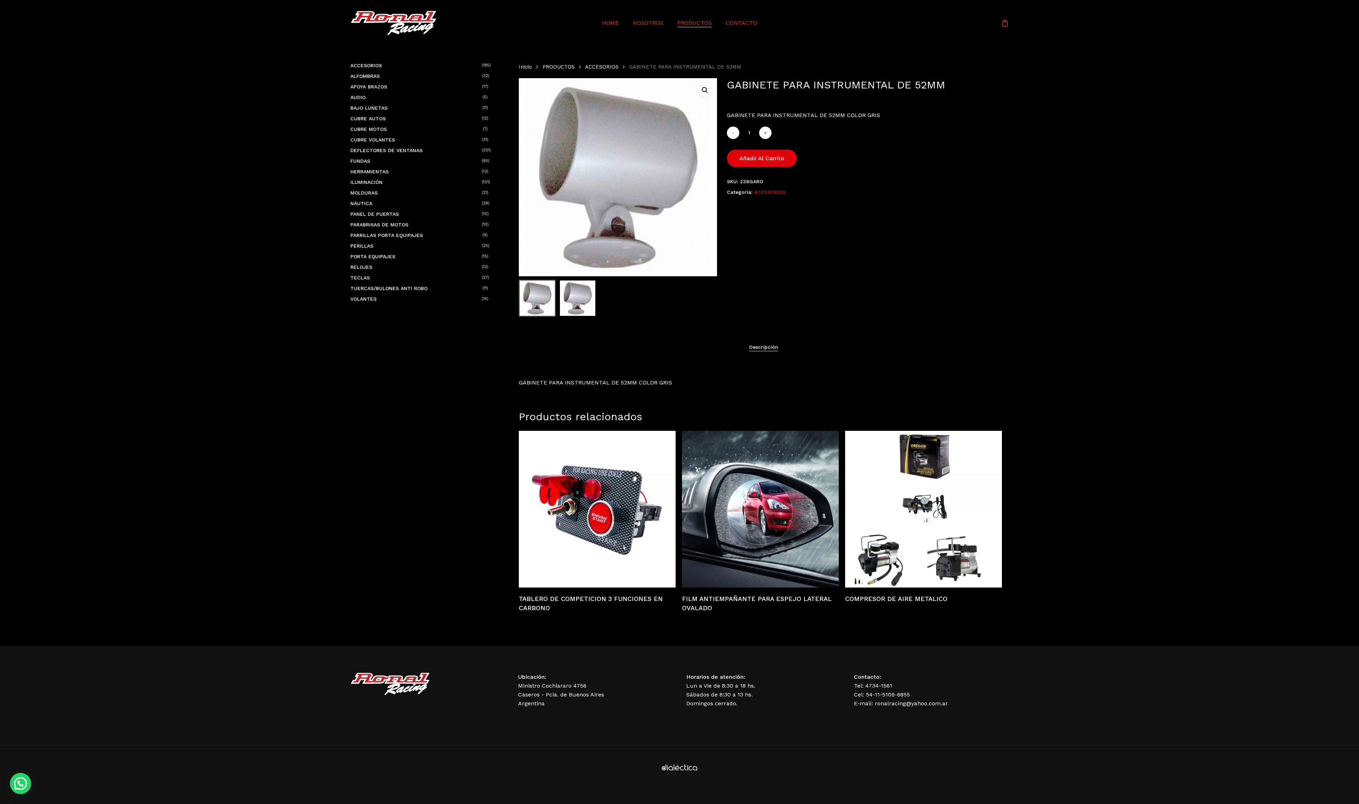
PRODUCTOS (559, 67)
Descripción (763, 347)
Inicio (525, 67)
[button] (705, 90)
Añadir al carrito (761, 158)
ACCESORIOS (602, 67)
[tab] (763, 347)
